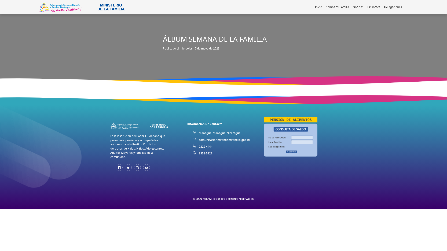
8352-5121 (205, 153)
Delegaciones (393, 7)
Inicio (318, 7)
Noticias (358, 7)
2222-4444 (205, 147)
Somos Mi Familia (337, 7)
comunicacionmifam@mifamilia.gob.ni (224, 140)
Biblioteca (373, 7)
